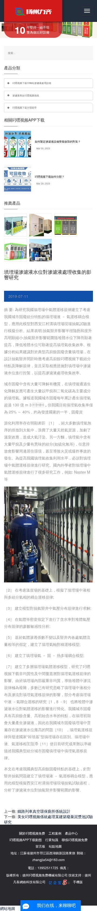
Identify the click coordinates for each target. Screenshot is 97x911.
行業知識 (51, 839)
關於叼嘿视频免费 (32, 833)
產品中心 (71, 833)
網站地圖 (7, 908)
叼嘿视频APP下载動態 (25, 839)
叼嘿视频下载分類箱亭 (24, 107)
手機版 (78, 881)
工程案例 (54, 833)
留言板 (40, 846)
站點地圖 (55, 846)
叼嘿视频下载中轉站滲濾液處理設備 (31, 83)
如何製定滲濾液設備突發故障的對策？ (58, 141)
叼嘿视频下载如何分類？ (49, 176)
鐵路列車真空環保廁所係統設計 (44, 811)
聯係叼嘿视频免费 (75, 839)
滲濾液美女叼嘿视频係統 (25, 95)
